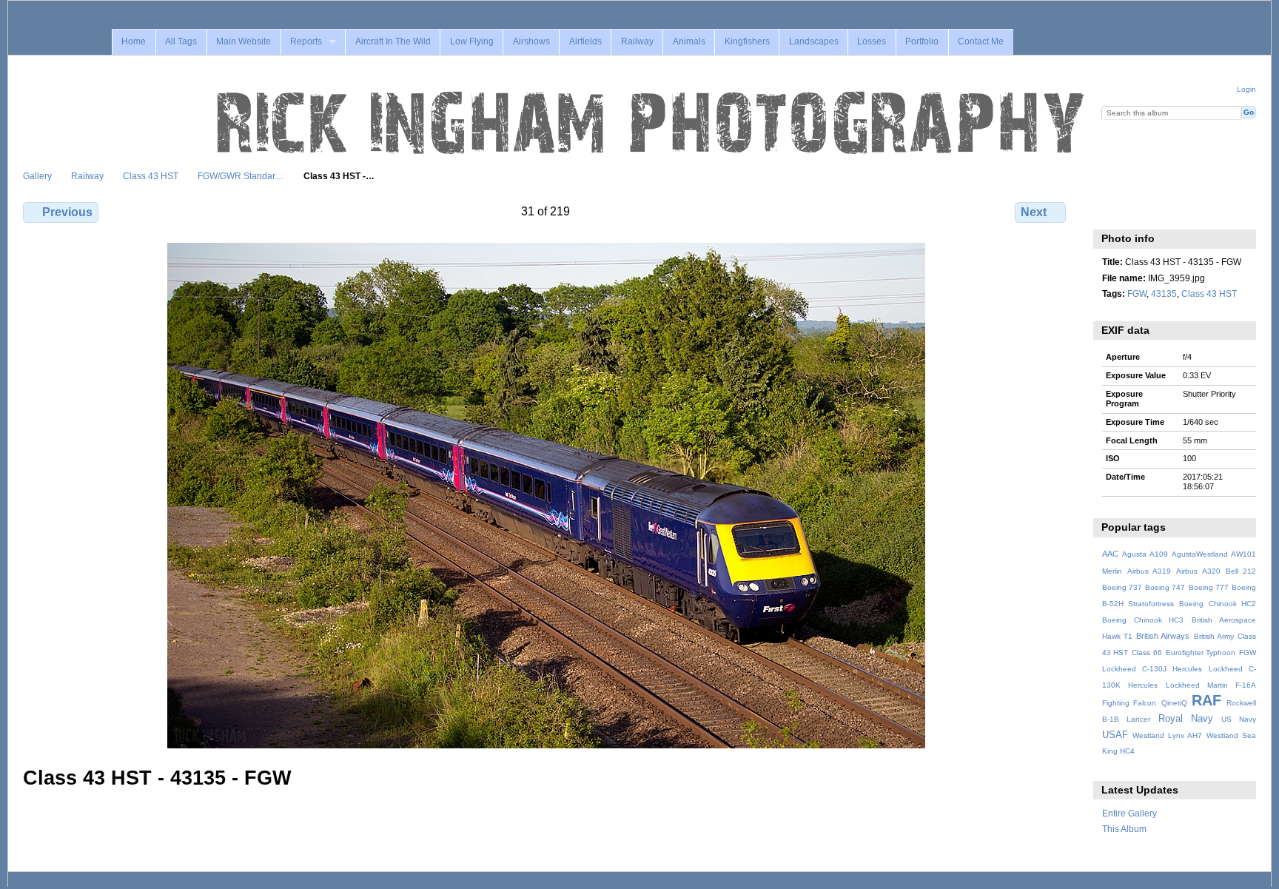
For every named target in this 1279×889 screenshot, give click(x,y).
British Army (1214, 636)
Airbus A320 (1198, 571)
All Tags (181, 41)
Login (1246, 89)
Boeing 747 (1165, 587)
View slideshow (1142, 210)
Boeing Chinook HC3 (1143, 620)
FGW (1137, 293)
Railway (637, 41)
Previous (67, 212)
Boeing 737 (1122, 587)
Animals (689, 41)
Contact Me (981, 41)
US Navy (1238, 719)
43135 (1164, 293)
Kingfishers (747, 41)
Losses (871, 41)
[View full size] (546, 495)
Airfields (585, 41)
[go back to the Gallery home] (652, 123)
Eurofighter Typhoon (1201, 652)
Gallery (37, 176)
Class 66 (1147, 652)
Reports (306, 41)
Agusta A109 (1145, 554)
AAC (1110, 553)
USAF (1115, 735)
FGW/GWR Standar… (241, 176)
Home (133, 41)
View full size (1110, 210)
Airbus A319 (1149, 571)
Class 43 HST (150, 176)
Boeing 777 (1209, 587)
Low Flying (472, 41)
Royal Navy (1185, 719)
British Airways (1162, 635)
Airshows (531, 41)
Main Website (243, 41)
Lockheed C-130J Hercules (1152, 669)
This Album (1124, 828)
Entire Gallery (1129, 813)
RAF (1206, 700)
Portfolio (922, 41)
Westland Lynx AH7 (1167, 735)
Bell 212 (1241, 571)
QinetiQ (1174, 703)
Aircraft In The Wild (393, 41)
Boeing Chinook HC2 (1217, 604)
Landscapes (814, 41)
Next (1034, 212)
